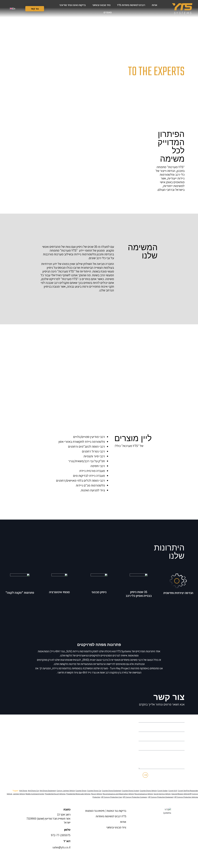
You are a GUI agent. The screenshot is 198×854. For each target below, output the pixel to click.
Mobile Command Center (34, 794)
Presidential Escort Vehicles (55, 794)
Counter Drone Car (94, 791)
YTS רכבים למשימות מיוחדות (111, 816)
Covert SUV (172, 791)
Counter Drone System (130, 791)
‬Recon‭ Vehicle (96, 794)
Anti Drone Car (33, 791)
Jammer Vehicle (19, 794)
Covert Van (182, 791)
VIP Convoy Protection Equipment (160, 797)
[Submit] (145, 775)
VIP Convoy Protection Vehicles (186, 797)
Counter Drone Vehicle (148, 791)
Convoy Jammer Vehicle (66, 791)
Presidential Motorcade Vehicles (78, 794)
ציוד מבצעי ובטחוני (101, 5)
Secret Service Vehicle (162, 794)
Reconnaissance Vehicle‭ (143, 794)
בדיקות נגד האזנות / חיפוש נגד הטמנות (105, 811)
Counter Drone (80, 791)
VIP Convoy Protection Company (135, 797)
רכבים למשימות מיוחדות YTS (131, 5)
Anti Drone (23, 791)
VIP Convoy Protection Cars (111, 797)
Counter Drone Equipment (111, 791)
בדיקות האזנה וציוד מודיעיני (72, 5)
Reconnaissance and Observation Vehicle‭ (118, 794)
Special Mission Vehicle (180, 794)
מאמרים (108, 12)
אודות (154, 5)
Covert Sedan (162, 791)
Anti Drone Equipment (48, 791)
